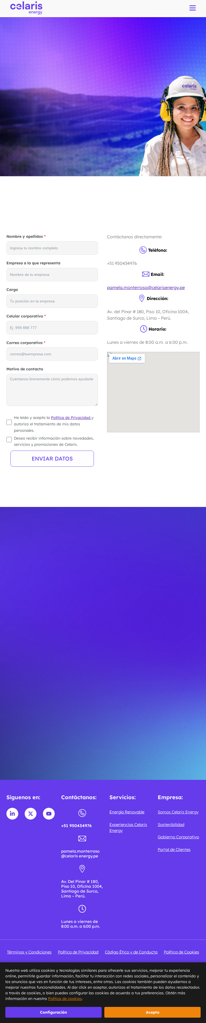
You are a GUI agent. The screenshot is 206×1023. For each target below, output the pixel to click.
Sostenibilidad (171, 824)
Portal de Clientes (174, 849)
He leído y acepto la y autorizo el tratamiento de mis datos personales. (54, 424)
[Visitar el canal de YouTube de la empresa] (49, 814)
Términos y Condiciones (29, 952)
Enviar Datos (52, 458)
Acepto (152, 1012)
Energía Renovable (126, 811)
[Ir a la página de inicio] (26, 7)
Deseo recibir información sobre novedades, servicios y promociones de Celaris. (54, 441)
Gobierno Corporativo (178, 836)
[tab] (103, 680)
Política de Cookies (181, 952)
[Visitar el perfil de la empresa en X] (30, 814)
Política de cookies (65, 998)
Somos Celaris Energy (178, 811)
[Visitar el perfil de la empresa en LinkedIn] (12, 814)
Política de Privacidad (71, 417)
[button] (103, 758)
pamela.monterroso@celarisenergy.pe (146, 287)
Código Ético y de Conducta (131, 952)
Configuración (53, 1012)
